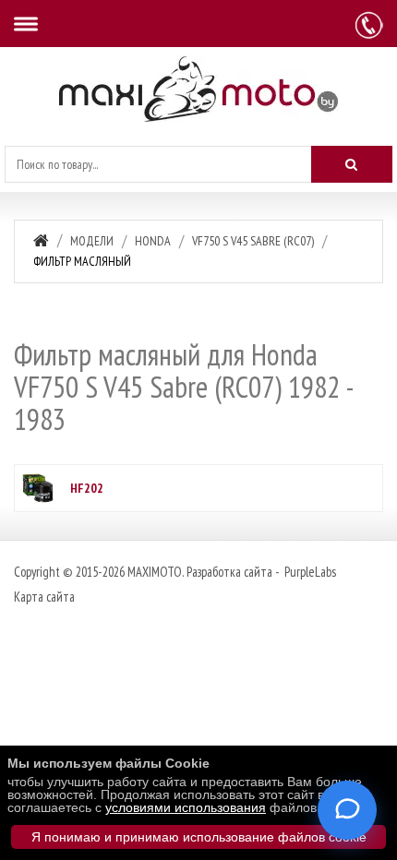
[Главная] (41, 240)
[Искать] (351, 164)
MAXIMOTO (154, 571)
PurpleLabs (309, 571)
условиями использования (185, 807)
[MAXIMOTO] (198, 89)
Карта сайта (44, 596)
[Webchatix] (347, 810)
